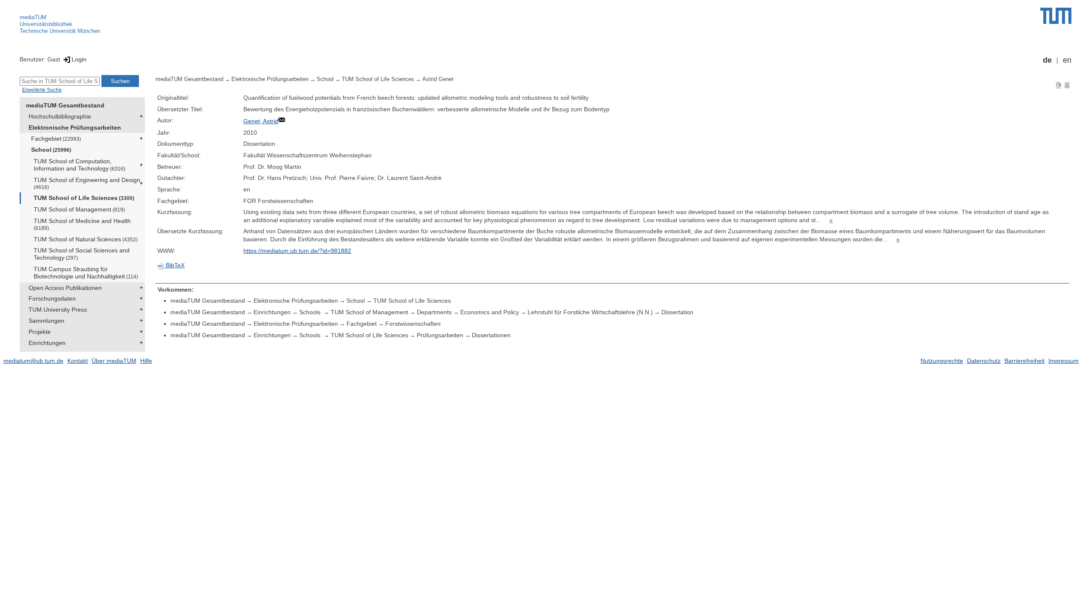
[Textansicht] (1067, 85)
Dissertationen (491, 335)
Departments (434, 312)
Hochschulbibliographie (60, 116)
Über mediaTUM (114, 360)
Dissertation (677, 312)
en (1067, 60)
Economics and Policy (489, 312)
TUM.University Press (58, 309)
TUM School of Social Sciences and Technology (82, 254)
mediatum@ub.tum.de (33, 360)
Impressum (1063, 360)
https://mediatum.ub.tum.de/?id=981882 (297, 250)
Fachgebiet (56, 138)
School (51, 149)
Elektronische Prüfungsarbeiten (75, 127)
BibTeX (174, 265)
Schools (310, 312)
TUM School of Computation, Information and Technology (79, 165)
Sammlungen (46, 320)
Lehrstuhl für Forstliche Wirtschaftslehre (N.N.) (590, 312)
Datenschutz (984, 360)
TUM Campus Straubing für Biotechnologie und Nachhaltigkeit (86, 273)
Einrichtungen (47, 342)
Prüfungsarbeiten (440, 335)
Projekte (40, 331)
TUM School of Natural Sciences (86, 239)
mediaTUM (33, 17)
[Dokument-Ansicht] (1058, 85)
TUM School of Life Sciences (84, 197)
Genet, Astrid (260, 121)
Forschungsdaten (52, 298)
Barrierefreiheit (1024, 360)
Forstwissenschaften (413, 323)
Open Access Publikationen (65, 287)
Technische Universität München (60, 31)
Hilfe (146, 360)
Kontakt (77, 360)
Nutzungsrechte (942, 360)
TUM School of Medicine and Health (82, 224)
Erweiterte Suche (42, 90)
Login (79, 59)
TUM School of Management (79, 209)
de (1047, 60)
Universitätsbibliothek (46, 24)
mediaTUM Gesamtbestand (65, 105)
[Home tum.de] (1055, 16)
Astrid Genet (437, 79)
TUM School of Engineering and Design (87, 183)
